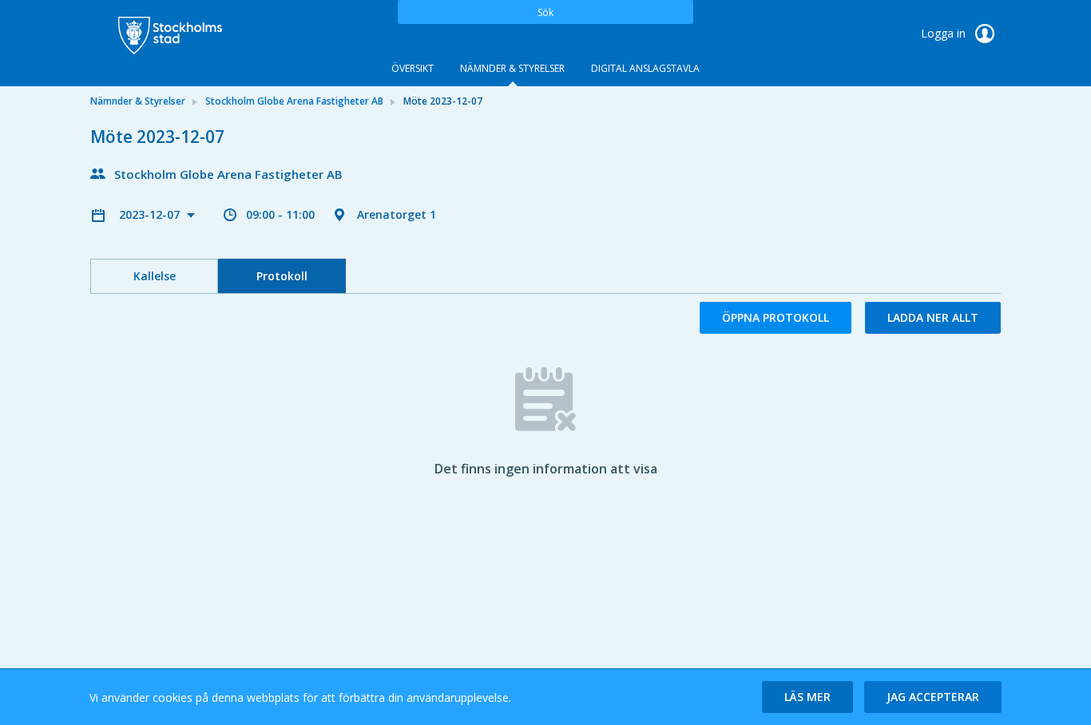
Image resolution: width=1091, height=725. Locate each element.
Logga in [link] (945, 33)
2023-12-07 (151, 214)
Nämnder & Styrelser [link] (137, 101)
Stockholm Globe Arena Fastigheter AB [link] (294, 101)
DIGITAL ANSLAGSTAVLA (645, 68)
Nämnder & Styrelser (512, 68)
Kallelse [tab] (154, 275)
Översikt (412, 68)
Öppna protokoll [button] (775, 317)
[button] (807, 697)
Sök (545, 12)
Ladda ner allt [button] (932, 317)
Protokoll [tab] (281, 275)
